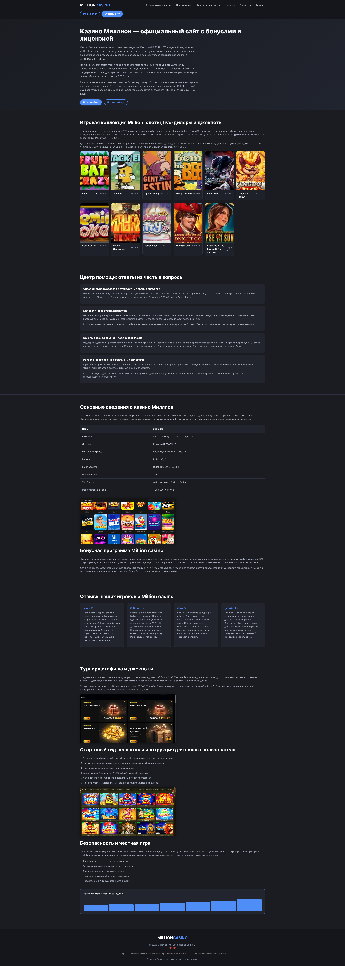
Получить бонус (116, 102)
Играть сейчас (91, 102)
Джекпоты (245, 5)
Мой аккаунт (90, 13)
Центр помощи (184, 5)
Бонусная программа (208, 5)
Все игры (230, 5)
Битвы (259, 5)
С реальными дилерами (158, 5)
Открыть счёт (112, 13)
